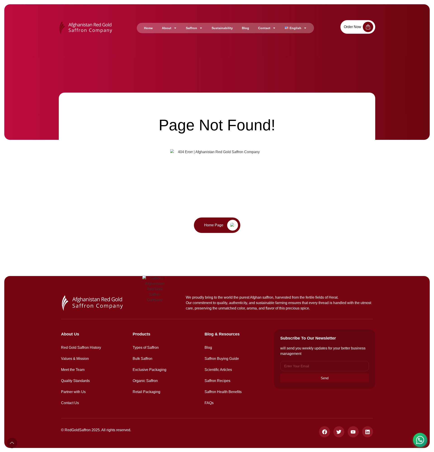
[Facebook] (324, 431)
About (166, 28)
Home (148, 28)
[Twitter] (338, 431)
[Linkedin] (367, 431)
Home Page (213, 225)
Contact (264, 28)
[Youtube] (353, 431)
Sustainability (222, 28)
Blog (245, 28)
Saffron (191, 28)
